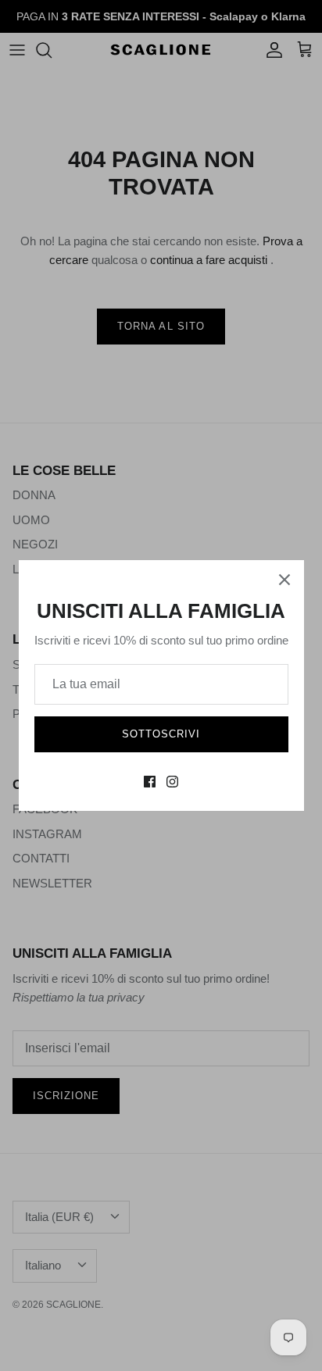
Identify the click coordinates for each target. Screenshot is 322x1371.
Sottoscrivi (161, 734)
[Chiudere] (284, 579)
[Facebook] (150, 781)
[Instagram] (172, 781)
